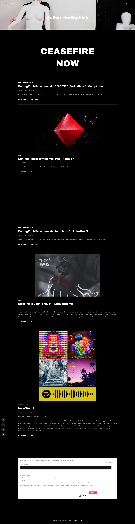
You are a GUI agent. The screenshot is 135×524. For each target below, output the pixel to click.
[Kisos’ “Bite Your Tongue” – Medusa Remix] (67, 275)
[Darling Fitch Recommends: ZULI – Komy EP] (67, 129)
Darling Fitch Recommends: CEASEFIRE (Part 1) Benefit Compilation (61, 86)
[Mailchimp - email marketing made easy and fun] (81, 495)
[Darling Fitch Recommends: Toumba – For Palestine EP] (67, 202)
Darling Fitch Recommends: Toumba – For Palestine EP (53, 231)
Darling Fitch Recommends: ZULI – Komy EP (46, 159)
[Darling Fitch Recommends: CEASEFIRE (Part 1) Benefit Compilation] (67, 57)
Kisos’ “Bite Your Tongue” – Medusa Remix (45, 304)
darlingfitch (31, 90)
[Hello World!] (67, 366)
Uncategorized (29, 83)
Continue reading (28, 99)
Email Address (24, 465)
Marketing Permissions (25, 475)
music (20, 83)
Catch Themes (78, 520)
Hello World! (26, 408)
